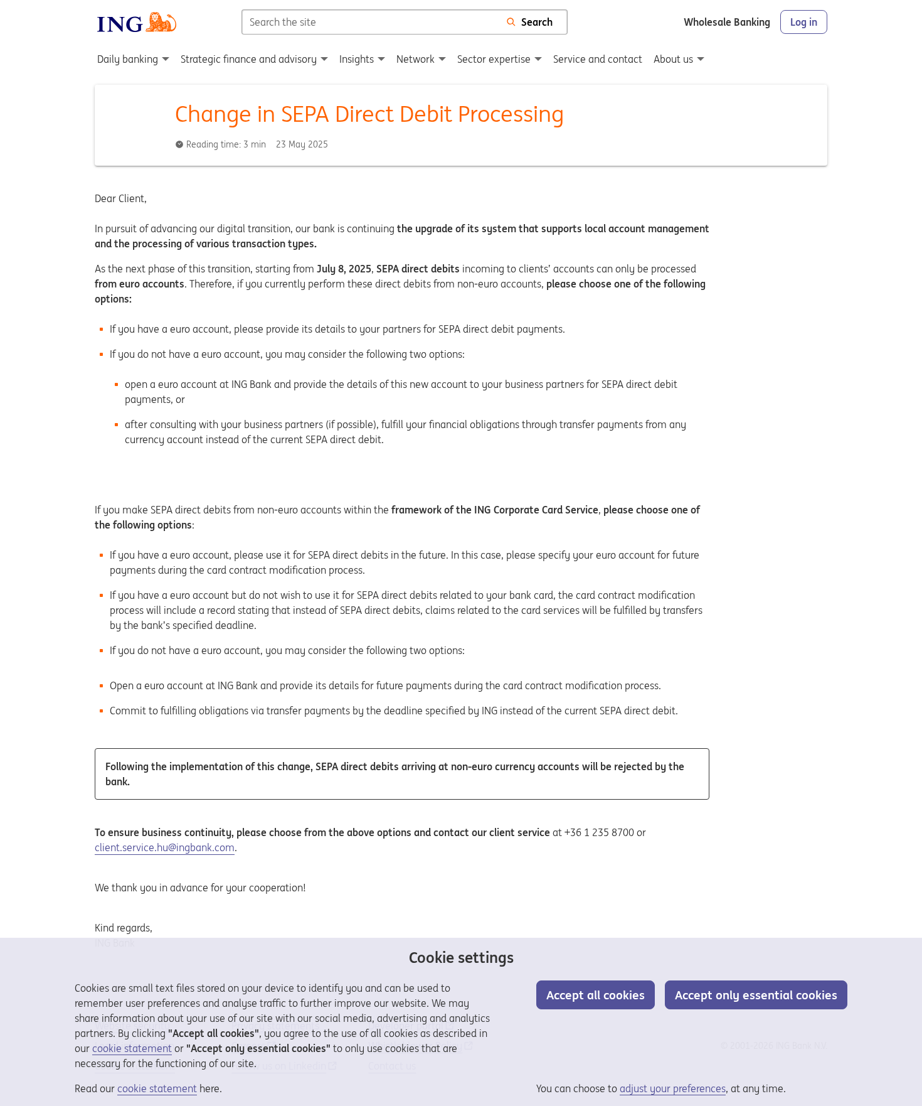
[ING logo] (137, 22)
